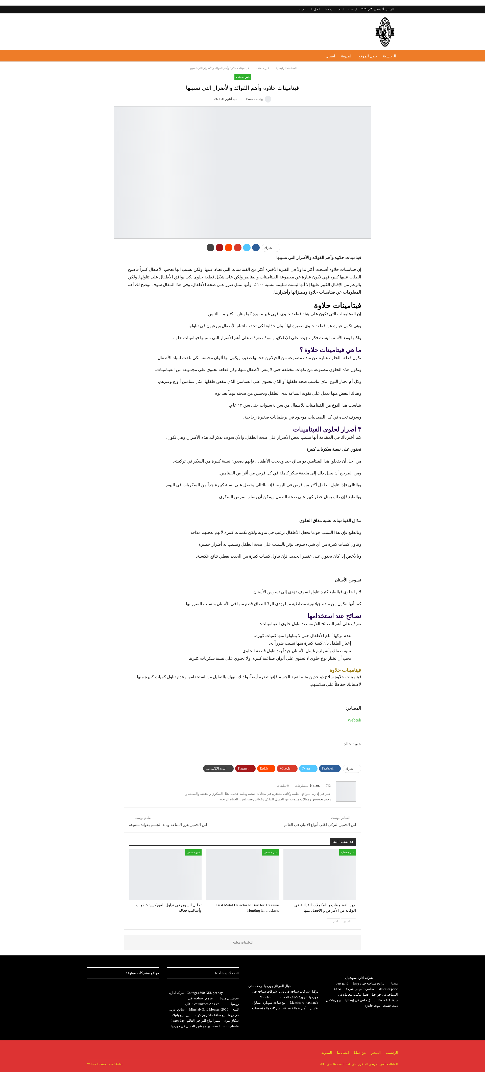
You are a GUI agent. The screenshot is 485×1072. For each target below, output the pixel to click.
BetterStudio (114, 1064)
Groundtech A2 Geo (206, 1004)
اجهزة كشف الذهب (293, 997)
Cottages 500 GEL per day (205, 993)
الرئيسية (352, 9)
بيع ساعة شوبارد (274, 1002)
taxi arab (312, 1002)
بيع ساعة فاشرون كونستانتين (206, 1015)
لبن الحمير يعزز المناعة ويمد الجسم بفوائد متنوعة (168, 825)
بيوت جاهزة (373, 1006)
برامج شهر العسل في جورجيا (190, 1026)
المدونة (303, 9)
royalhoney (246, 799)
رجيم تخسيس (321, 799)
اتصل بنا (315, 9)
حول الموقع (367, 56)
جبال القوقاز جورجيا (277, 986)
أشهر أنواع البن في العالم (204, 1020)
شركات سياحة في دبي (294, 991)
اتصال (330, 56)
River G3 (384, 1000)
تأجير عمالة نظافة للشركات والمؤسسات (279, 1008)
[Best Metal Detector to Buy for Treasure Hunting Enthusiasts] (242, 874)
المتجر (340, 9)
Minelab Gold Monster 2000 (208, 1009)
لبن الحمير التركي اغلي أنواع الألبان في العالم (320, 825)
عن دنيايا (328, 9)
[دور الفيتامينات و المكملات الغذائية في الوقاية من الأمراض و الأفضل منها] (319, 874)
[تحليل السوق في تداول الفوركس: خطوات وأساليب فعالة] (165, 874)
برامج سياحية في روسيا (368, 983)
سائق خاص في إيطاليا (360, 1000)
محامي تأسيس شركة (360, 989)
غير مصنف (242, 77)
